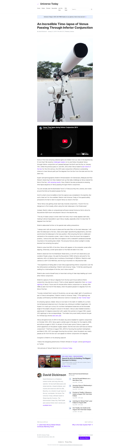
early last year (56, 315)
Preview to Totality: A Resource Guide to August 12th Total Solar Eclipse (82, 394)
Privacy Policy (68, 442)
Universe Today (49, 3)
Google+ (75, 342)
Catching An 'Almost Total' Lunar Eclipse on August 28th (82, 401)
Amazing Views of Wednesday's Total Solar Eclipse (82, 386)
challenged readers (59, 162)
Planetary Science (69, 31)
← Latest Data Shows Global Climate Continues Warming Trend (48, 425)
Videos (43, 8)
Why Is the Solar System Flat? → (82, 425)
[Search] (91, 9)
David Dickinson (43, 31)
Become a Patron (84, 438)
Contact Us (61, 442)
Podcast (48, 8)
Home (38, 8)
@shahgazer (87, 342)
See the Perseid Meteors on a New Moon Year (81, 379)
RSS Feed (66, 9)
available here (47, 405)
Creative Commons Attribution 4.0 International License (71, 444)
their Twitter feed (84, 298)
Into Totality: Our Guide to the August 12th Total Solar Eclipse (82, 408)
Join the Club (60, 9)
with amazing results (54, 182)
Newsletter (54, 8)
